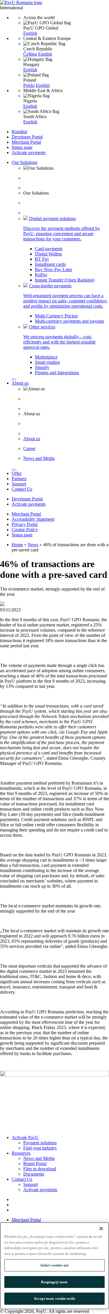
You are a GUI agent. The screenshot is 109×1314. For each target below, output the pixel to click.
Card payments (48, 248)
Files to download (39, 1168)
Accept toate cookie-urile (54, 1298)
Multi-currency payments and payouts (69, 321)
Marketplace (46, 356)
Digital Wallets (48, 253)
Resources (21, 1153)
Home (17, 544)
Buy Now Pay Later (53, 269)
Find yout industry (40, 1147)
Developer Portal (27, 136)
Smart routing (47, 362)
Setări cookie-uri (54, 1265)
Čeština (30, 54)
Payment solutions (40, 1142)
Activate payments (29, 152)
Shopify (42, 367)
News (33, 544)
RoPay (41, 274)
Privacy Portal (24, 524)
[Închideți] (101, 1228)
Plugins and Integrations (57, 372)
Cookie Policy (25, 529)
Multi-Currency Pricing (56, 315)
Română (19, 131)
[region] (54, 1265)
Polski (29, 85)
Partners (19, 478)
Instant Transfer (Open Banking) (64, 279)
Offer (17, 473)
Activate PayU (25, 1137)
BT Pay (42, 259)
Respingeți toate (54, 1282)
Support (19, 483)
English (30, 33)
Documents (33, 1174)
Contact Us (22, 489)
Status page (22, 147)
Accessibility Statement (33, 519)
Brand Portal (35, 1163)
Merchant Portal (26, 142)
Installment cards (50, 264)
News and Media (39, 1158)
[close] (14, 379)
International (11, 7)
